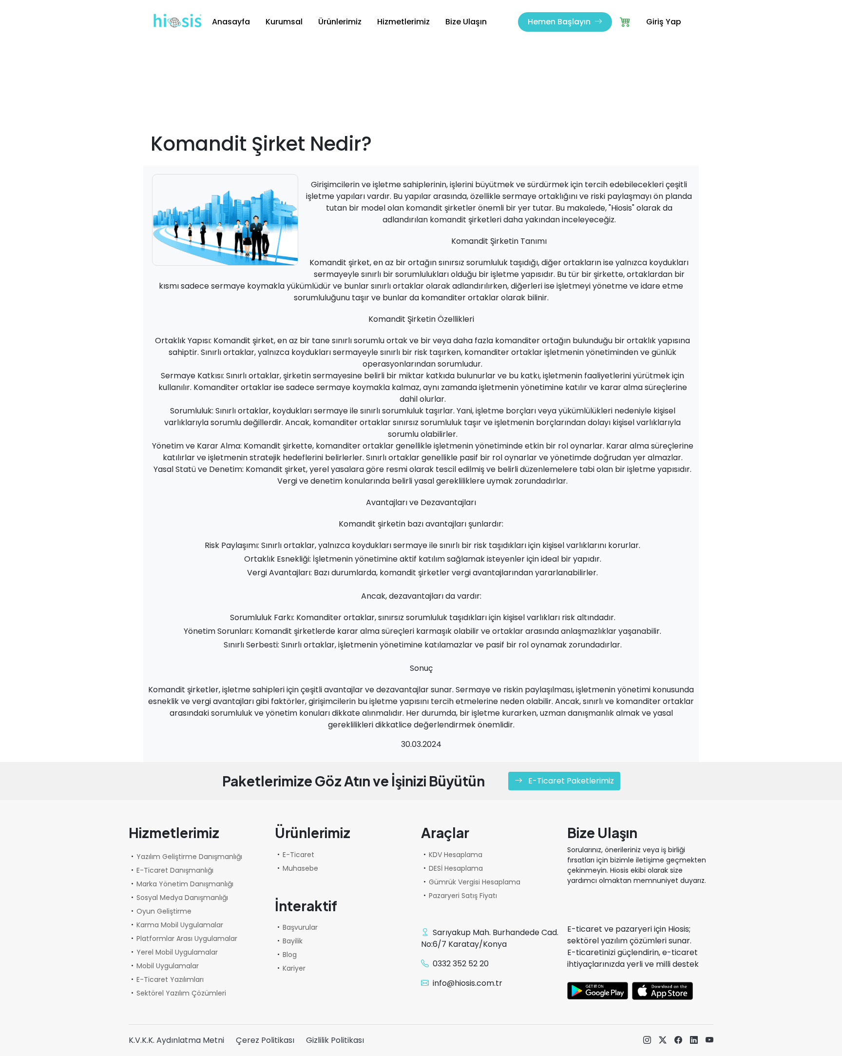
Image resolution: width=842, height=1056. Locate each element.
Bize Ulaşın (466, 21)
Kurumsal (284, 21)
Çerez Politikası (265, 1040)
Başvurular (300, 927)
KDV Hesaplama (455, 855)
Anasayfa (231, 21)
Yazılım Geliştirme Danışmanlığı (189, 856)
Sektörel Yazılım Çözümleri (181, 993)
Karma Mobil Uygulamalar (179, 925)
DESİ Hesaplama (456, 868)
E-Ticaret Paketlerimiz (570, 780)
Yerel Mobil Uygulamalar (177, 952)
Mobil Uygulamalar (167, 966)
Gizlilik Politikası (335, 1040)
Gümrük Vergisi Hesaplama (474, 882)
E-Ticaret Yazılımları (170, 979)
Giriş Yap (663, 21)
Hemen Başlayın (560, 21)
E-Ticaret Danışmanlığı (174, 870)
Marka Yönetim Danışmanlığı (184, 884)
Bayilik (293, 941)
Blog (290, 954)
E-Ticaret (298, 855)
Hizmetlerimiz (403, 21)
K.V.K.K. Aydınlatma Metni (176, 1040)
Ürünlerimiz (340, 21)
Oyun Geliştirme (163, 911)
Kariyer (294, 968)
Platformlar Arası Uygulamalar (186, 938)
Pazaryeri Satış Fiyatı (463, 895)
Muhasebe (300, 868)
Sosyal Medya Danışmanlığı (182, 897)
